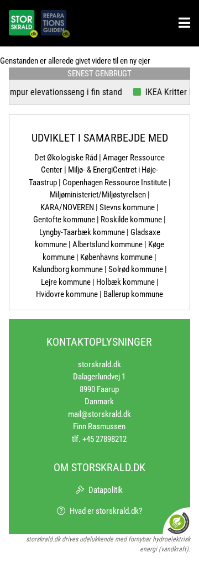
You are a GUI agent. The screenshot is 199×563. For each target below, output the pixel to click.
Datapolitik (105, 490)
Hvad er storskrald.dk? (106, 511)
